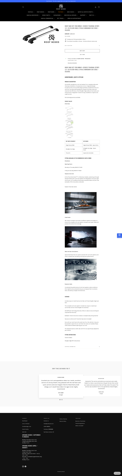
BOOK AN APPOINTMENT (74, 18)
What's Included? (79, 425)
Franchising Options (80, 423)
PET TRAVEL (60, 18)
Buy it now (82, 54)
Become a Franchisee (80, 421)
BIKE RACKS (70, 12)
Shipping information (70, 346)
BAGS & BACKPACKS (33, 15)
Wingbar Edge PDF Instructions (72, 340)
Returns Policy (63, 421)
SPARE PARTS (46, 15)
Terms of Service (63, 419)
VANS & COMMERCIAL (47, 18)
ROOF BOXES (40, 12)
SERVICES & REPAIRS (70, 15)
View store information (72, 62)
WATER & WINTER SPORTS (85, 12)
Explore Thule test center (71, 186)
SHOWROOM (57, 15)
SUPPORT (83, 15)
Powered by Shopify (61, 471)
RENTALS (30, 12)
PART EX (91, 15)
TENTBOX (61, 12)
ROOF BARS (51, 12)
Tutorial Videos (68, 337)
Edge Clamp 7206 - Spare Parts (90, 145)
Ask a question (68, 45)
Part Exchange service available (72, 97)
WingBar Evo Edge (70, 149)
